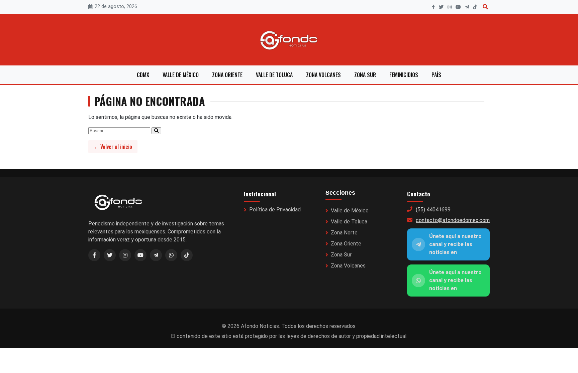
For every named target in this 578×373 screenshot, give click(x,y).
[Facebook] (433, 7)
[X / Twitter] (110, 255)
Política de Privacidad (275, 209)
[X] (441, 7)
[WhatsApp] (171, 255)
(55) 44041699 (433, 209)
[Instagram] (450, 7)
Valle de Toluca (274, 75)
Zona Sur (365, 75)
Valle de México (181, 75)
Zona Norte (344, 232)
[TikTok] (475, 7)
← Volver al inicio (113, 147)
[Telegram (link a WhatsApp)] (156, 255)
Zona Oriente (227, 75)
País (436, 75)
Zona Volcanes (323, 75)
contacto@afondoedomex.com (453, 220)
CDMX (143, 75)
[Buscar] (485, 7)
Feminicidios (403, 75)
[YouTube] (458, 7)
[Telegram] (467, 7)
